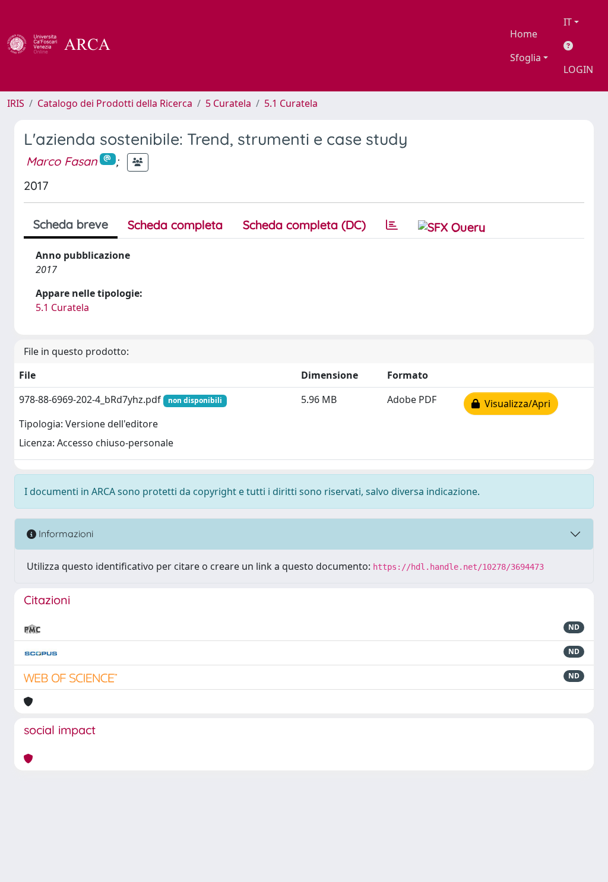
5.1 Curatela (291, 103)
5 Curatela (228, 103)
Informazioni (64, 534)
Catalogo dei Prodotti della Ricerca (114, 103)
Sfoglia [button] (525, 57)
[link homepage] (65, 46)
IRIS (15, 103)
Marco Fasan (61, 161)
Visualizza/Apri (515, 403)
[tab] (392, 224)
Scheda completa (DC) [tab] (304, 224)
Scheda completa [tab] (175, 224)
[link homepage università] (142, 46)
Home (523, 33)
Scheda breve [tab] (70, 224)
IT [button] (567, 21)
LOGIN (578, 69)
